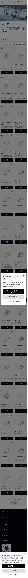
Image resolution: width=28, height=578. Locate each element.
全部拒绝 (13, 570)
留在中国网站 (13, 297)
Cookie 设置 (13, 574)
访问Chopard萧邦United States (13, 291)
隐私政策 (16, 562)
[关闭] (25, 554)
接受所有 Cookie (13, 566)
